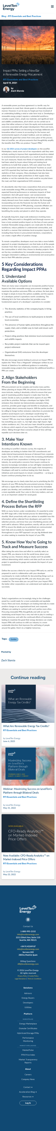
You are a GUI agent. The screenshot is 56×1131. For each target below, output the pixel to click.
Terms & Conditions (34, 979)
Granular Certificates (28, 1028)
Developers (28, 1002)
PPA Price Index (28, 1055)
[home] (11, 6)
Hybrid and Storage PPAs (28, 1033)
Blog (4, 16)
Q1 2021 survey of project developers (22, 149)
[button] (52, 6)
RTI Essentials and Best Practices (24, 16)
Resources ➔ (28, 1096)
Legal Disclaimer (20, 979)
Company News (28, 1079)
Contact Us (28, 926)
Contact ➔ (28, 1087)
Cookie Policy (33, 976)
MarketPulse (28, 1050)
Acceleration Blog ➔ (28, 1092)
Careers (28, 1074)
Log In (28, 1103)
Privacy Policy (22, 976)
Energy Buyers (28, 998)
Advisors (28, 993)
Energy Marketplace (28, 1023)
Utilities (28, 1007)
